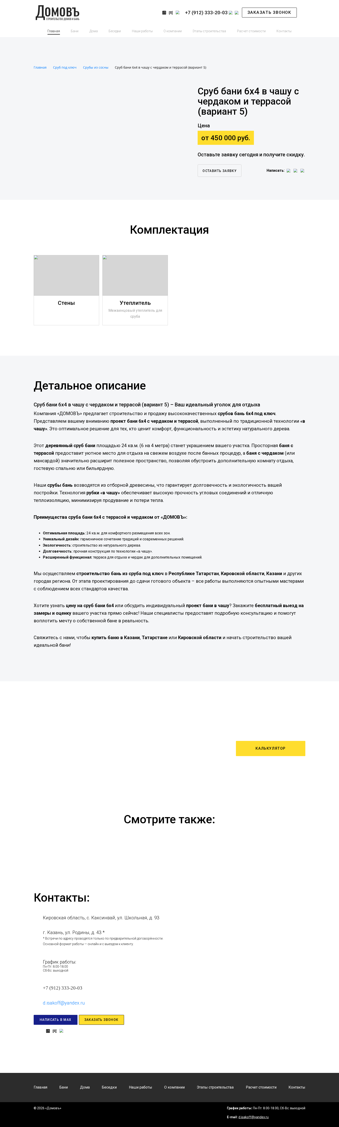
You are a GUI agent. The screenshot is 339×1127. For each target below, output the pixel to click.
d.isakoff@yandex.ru (64, 1003)
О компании (173, 31)
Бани (74, 31)
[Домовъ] (92, 12)
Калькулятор (271, 748)
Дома (93, 31)
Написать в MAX (55, 1020)
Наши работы (142, 31)
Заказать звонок (269, 12)
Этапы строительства (209, 31)
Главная (54, 31)
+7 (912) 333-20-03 (62, 987)
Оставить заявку (219, 171)
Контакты (284, 31)
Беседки (115, 31)
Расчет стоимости (251, 31)
